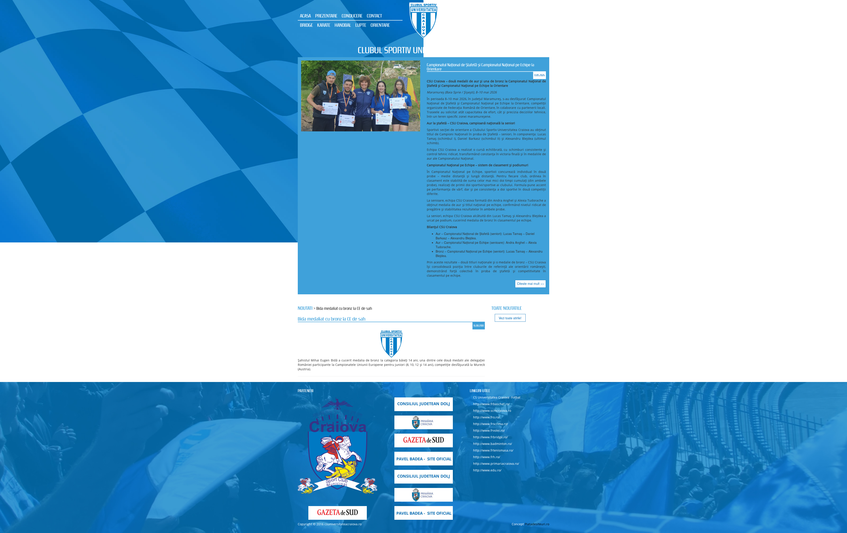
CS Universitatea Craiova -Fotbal (496, 255)
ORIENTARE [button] (380, 25)
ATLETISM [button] (476, 16)
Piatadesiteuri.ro (537, 382)
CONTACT (374, 16)
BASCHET (496, 16)
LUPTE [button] (360, 25)
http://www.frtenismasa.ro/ (493, 308)
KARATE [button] (323, 25)
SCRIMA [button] (481, 25)
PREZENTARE (326, 16)
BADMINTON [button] (519, 16)
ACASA (305, 16)
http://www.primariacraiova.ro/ (496, 321)
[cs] (337, 303)
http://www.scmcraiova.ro (492, 268)
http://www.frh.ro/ (486, 314)
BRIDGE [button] (306, 25)
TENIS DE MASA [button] (506, 25)
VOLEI (528, 25)
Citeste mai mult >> (530, 93)
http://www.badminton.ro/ (492, 301)
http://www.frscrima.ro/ (490, 281)
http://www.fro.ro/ (486, 275)
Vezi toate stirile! (510, 175)
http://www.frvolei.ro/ (489, 288)
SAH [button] (467, 25)
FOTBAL (540, 16)
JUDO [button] (542, 25)
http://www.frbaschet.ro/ (491, 261)
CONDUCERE (352, 16)
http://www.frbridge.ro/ (490, 295)
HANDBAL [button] (343, 25)
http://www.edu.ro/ (487, 328)
